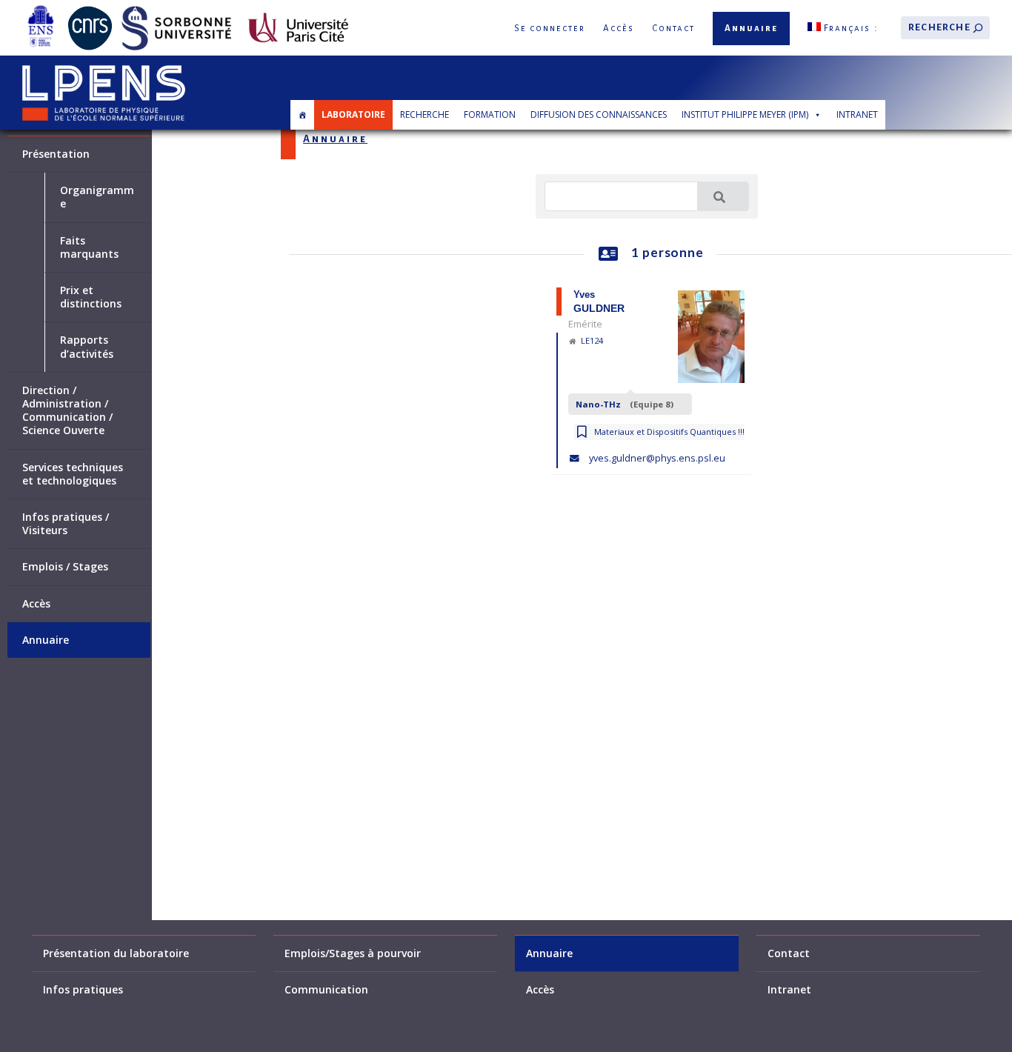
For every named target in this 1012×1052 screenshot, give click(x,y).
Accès (618, 28)
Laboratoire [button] (353, 114)
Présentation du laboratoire (116, 953)
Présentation (56, 154)
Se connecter (549, 28)
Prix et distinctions (90, 297)
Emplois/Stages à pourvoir (352, 953)
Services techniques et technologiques (72, 474)
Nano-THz (625, 404)
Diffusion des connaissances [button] (598, 114)
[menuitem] (843, 28)
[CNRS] (90, 8)
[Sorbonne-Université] (176, 8)
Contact (673, 28)
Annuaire (751, 28)
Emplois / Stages (65, 566)
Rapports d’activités (86, 346)
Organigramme (97, 197)
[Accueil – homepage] (302, 115)
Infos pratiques (83, 989)
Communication (326, 989)
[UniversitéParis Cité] (298, 8)
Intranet (857, 114)
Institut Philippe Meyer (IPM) (745, 114)
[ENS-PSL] (40, 8)
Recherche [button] (424, 114)
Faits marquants (89, 247)
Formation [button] (490, 114)
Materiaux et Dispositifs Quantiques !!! (669, 431)
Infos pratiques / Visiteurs (65, 523)
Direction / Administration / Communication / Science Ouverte (67, 411)
